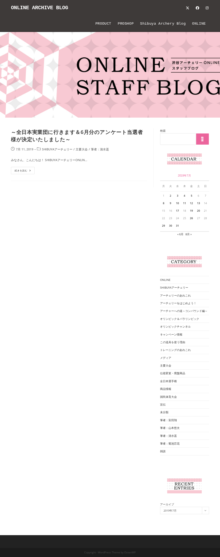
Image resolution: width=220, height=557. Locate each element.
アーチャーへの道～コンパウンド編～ (184, 311)
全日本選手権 (168, 381)
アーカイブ (167, 504)
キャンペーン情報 (171, 334)
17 (177, 211)
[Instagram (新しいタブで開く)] (207, 8)
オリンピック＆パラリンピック (179, 319)
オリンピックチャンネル (175, 326)
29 (163, 226)
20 (198, 211)
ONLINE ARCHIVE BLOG (39, 8)
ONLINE (165, 280)
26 (191, 218)
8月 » (188, 234)
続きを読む (23, 171)
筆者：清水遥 (100, 149)
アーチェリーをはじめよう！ (178, 303)
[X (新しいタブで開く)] (187, 8)
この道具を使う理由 (172, 342)
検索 (163, 131)
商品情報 (165, 389)
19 (191, 211)
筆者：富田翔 (168, 420)
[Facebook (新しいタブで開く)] (197, 8)
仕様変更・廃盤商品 (172, 373)
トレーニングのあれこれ (175, 350)
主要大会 (82, 149)
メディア (165, 358)
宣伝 (163, 404)
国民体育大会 (168, 397)
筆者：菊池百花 (170, 443)
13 (198, 203)
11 (184, 203)
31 (177, 226)
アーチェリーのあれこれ (175, 295)
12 (191, 203)
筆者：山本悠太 (170, 428)
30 (170, 226)
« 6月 (180, 234)
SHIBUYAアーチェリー (57, 149)
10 (177, 203)
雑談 (163, 451)
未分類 (164, 412)
